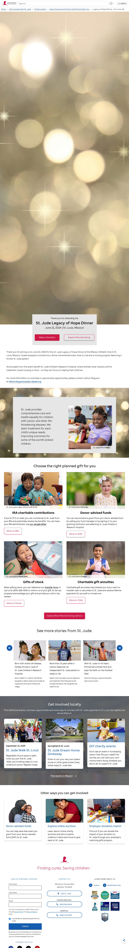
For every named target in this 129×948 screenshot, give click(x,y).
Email (11, 901)
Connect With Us (24, 942)
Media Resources (114, 885)
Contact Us (64, 879)
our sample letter (38, 524)
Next (120, 667)
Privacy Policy (18, 912)
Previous (9, 667)
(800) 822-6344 (65, 904)
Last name (13, 892)
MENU (123, 3)
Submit (25, 926)
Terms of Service (31, 912)
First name (13, 884)
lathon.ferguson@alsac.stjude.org (25, 381)
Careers (96, 885)
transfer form (51, 587)
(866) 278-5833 (65, 915)
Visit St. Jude (65, 893)
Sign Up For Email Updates (24, 879)
